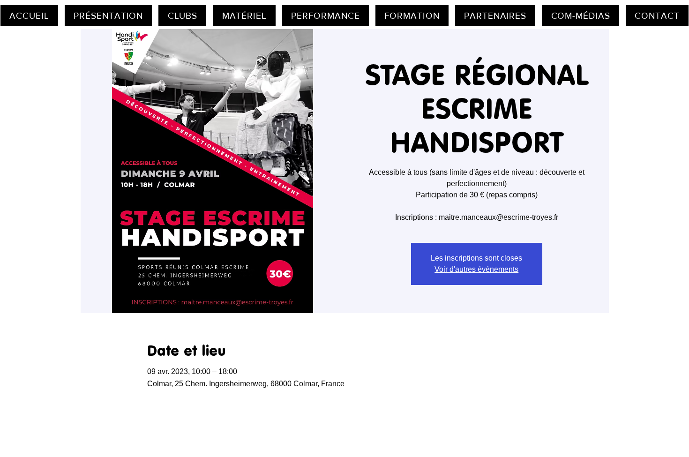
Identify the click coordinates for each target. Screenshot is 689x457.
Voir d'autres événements (476, 269)
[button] (108, 15)
